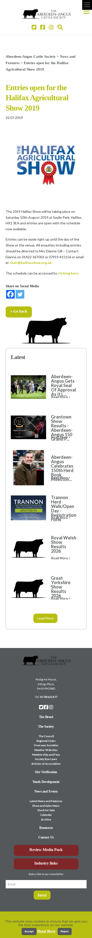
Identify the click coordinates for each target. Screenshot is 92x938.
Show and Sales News (46, 805)
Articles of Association (46, 763)
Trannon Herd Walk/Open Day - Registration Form (63, 508)
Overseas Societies (46, 745)
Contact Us (45, 837)
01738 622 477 (48, 696)
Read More (46, 931)
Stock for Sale (46, 810)
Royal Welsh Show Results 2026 (63, 544)
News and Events (46, 791)
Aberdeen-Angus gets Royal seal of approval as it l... (63, 385)
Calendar (46, 814)
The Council (46, 736)
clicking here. (68, 273)
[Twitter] (20, 294)
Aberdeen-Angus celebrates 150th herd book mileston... (62, 468)
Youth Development (46, 782)
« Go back (18, 311)
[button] (87, 5)
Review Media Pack (46, 850)
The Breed (46, 717)
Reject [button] (65, 931)
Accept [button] (29, 931)
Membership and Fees (46, 754)
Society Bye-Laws (46, 759)
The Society (46, 726)
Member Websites (46, 749)
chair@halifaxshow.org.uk (31, 262)
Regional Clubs (46, 740)
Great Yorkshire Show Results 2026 (60, 587)
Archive (46, 819)
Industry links (46, 863)
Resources (46, 828)
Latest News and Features (46, 801)
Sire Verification (46, 772)
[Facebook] (10, 294)
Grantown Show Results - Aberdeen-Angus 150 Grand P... (62, 428)
